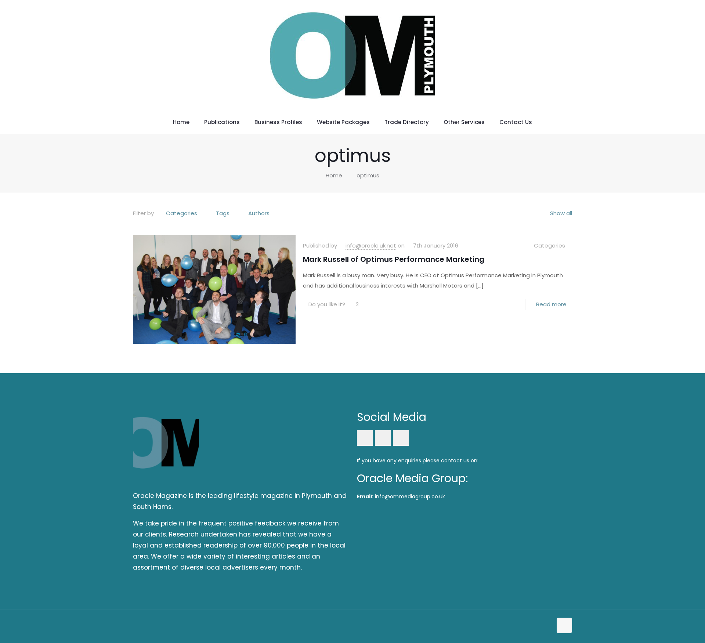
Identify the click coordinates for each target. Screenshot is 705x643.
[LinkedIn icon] (539, 626)
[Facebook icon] (531, 626)
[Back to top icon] (564, 625)
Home (334, 175)
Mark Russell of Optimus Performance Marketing (393, 259)
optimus (368, 175)
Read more (551, 304)
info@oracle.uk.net (371, 245)
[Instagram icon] (546, 626)
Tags (222, 213)
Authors (259, 213)
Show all (561, 213)
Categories (181, 213)
